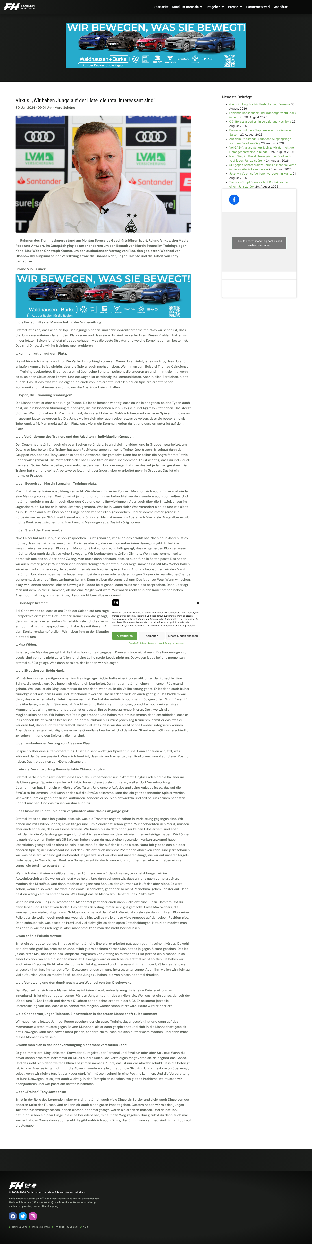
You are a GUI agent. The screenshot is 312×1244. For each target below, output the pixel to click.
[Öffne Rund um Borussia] (201, 7)
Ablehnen (152, 636)
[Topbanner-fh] (156, 67)
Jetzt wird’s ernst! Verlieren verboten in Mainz (260, 173)
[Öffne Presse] (241, 7)
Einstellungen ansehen (183, 636)
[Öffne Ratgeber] (222, 7)
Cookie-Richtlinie (137, 643)
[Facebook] (13, 1216)
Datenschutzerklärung (159, 643)
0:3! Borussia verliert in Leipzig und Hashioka (260, 121)
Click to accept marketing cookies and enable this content (259, 243)
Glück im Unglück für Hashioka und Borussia (259, 104)
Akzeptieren (125, 636)
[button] (198, 603)
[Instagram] (33, 1216)
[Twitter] (23, 1216)
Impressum (178, 643)
